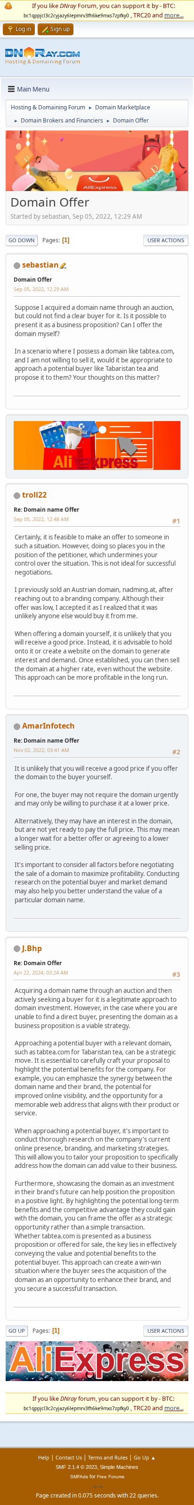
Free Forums (110, 1476)
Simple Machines (119, 1467)
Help (43, 1457)
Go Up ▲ (145, 1457)
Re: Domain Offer (38, 963)
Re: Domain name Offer (46, 510)
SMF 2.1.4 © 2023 (76, 1467)
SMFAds (79, 1476)
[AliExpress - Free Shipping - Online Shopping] (97, 188)
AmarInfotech (48, 726)
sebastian (40, 265)
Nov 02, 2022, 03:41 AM (41, 749)
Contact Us (69, 1457)
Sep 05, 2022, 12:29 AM (41, 288)
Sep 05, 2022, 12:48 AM (41, 518)
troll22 (34, 495)
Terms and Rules (108, 1457)
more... (174, 15)
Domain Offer (33, 280)
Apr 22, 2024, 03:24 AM (41, 972)
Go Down (21, 240)
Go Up (16, 1330)
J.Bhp (32, 948)
